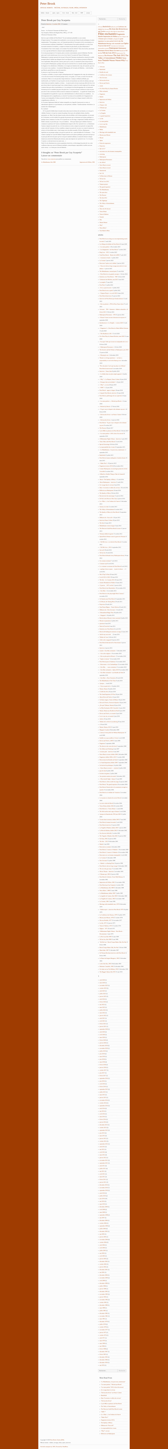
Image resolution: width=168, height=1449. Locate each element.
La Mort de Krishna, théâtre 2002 (108, 830)
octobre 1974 (103, 1335)
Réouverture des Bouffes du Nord (108, 760)
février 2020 (103, 1040)
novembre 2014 (104, 1100)
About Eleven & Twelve (106, 697)
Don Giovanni (105, 29)
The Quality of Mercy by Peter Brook (109, 512)
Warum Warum (115, 60)
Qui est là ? (107, 46)
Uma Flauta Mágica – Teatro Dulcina (109, 607)
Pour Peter (102, 285)
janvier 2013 (103, 1138)
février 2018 (103, 1064)
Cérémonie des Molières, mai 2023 (109, 279)
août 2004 (102, 1245)
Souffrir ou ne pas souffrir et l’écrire (109, 738)
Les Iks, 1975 (103, 923)
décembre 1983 (104, 1313)
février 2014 (103, 1119)
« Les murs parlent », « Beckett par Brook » (111, 401)
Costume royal (103, 563)
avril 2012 (102, 1152)
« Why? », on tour (104, 385)
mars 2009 (102, 1212)
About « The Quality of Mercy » (108, 479)
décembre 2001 (104, 1269)
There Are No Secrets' (105, 209)
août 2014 (102, 1108)
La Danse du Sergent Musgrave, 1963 (109, 958)
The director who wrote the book (108, 746)
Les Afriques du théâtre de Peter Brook (110, 244)
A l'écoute (100, 26)
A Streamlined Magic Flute (107, 612)
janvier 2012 (103, 1157)
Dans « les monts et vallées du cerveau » (110, 487)
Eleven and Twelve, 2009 (106, 740)
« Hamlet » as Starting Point (107, 863)
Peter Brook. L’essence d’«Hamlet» (109, 852)
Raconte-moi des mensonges (107, 496)
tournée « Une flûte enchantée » (108, 650)
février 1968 (103, 1349)
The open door (103, 192)
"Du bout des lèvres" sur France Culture (111, 1392)
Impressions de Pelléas (110, 36)
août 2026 (102, 980)
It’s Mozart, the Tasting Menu (107, 601)
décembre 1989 (104, 1305)
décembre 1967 (104, 1351)
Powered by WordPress (62, 1446)
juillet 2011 (103, 1168)
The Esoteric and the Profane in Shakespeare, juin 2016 (114, 350)
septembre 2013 (104, 1130)
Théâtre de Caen (104, 637)
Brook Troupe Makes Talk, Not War (109, 947)
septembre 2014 (104, 1105)
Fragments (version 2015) (106, 466)
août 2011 (102, 1165)
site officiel (102, 162)
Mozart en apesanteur (105, 621)
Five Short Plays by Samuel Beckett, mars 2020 (112, 336)
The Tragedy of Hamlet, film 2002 (108, 836)
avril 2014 (102, 1114)
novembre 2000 (104, 1278)
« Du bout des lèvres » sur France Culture (110, 414)
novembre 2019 (104, 1048)
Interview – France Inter (106, 371)
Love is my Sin (118, 41)
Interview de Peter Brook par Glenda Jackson (111, 298)
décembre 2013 (104, 1125)
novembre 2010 (104, 1187)
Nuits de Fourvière (104, 626)
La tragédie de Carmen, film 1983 (108, 896)
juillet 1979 (103, 1324)
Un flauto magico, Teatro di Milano (109, 700)
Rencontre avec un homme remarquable (110, 855)
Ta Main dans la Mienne (106, 176)
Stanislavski (122, 50)
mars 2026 (102, 982)
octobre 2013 (103, 1127)
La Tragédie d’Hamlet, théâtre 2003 (109, 827)
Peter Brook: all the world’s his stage (109, 781)
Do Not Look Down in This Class (108, 498)
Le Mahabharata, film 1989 (48, 162)
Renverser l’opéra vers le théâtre (108, 263)
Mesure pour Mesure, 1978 (107, 917)
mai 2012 (102, 1149)
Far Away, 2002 (104, 838)
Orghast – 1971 (104, 928)
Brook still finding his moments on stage (110, 631)
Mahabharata (102, 43)
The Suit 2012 (119, 55)
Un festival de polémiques (106, 765)
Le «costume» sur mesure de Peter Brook (110, 566)
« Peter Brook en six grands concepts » (110, 274)
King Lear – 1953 (104, 252)
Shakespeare (113, 48)
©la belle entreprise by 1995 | (48, 1446)
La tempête (102, 282)
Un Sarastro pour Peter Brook (107, 599)
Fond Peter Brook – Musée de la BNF (109, 255)
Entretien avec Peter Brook (107, 629)
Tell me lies (103, 178)
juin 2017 (102, 1073)
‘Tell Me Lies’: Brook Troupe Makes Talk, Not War (113, 942)
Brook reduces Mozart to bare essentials (110, 618)
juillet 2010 (103, 1196)
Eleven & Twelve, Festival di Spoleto (109, 702)
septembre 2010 (104, 1190)
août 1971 (102, 1338)
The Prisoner (108, 55)
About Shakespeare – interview (108, 482)
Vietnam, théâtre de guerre (106, 534)
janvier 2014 (103, 1122)
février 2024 (103, 1002)
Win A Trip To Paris (105, 574)
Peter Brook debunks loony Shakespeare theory (112, 555)
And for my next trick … (106, 634)
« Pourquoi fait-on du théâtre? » (108, 382)
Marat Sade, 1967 (104, 950)
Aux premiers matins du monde (108, 776)
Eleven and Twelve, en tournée (108, 713)
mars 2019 (102, 1056)
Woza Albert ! (103, 228)
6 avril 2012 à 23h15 (105, 577)
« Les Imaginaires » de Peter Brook (109, 249)
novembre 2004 (104, 1239)
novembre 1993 (104, 1294)
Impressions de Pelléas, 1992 (87, 162)
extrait (107, 31)
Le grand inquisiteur (105, 116)
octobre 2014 (103, 1103)
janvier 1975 (103, 1332)
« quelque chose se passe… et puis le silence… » (112, 569)
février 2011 (103, 1179)
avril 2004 (102, 1247)
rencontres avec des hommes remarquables (111, 151)
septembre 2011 (104, 1163)
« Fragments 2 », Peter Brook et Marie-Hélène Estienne (114, 328)
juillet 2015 (103, 1092)
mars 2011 (102, 1176)
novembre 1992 (104, 1299)
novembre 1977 (104, 1329)
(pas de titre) (103, 770)
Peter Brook (47, 3)
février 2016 (103, 1086)
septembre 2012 (104, 1144)
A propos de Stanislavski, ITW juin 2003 (110, 814)
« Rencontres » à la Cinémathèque (109, 664)
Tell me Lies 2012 (109, 53)
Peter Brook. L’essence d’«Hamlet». (109, 849)
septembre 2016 (104, 1078)
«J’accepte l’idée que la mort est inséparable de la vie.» (114, 341)
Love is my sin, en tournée (106, 716)
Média (101, 129)
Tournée (105, 60)
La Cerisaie (109, 39)
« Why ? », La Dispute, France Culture (110, 379)
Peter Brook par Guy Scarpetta (107, 885)
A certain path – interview (106, 751)
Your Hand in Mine (105, 230)
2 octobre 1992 (56, 24)
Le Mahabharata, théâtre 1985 (107, 893)
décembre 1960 (104, 1359)
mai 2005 (102, 1234)
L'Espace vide (125, 36)
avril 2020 (102, 1034)
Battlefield (106, 27)
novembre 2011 (104, 1160)
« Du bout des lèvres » (105, 420)
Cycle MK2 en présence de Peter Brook (110, 431)
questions (102, 623)
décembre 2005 (104, 1231)
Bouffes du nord (114, 26)
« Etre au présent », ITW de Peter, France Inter (111, 304)
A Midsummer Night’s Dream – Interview (110, 439)
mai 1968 (102, 1346)
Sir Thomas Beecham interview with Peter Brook (112, 953)
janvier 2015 (103, 1097)
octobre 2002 (103, 1264)
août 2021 (102, 1018)
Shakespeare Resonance (106, 159)
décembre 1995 (104, 1291)
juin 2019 (102, 1053)
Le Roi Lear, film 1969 (105, 936)
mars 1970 (102, 1340)
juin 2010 (102, 1198)
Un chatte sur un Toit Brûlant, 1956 (109, 969)
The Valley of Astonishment (107, 203)
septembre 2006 (104, 1226)
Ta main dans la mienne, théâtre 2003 (109, 819)
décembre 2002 (104, 1261)
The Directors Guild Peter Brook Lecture (110, 528)
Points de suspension (105, 143)
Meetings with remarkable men (114, 43)
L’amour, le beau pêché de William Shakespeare (112, 732)
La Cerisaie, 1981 (104, 901)
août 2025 (102, 991)
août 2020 (102, 1032)
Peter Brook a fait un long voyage (108, 866)
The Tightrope (103, 200)
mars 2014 (102, 1116)
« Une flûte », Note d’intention (108, 678)
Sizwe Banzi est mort (112, 50)
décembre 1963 (104, 1357)
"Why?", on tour (105, 1431)
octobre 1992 (103, 1302)
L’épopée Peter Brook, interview (108, 393)
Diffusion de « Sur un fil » (106, 517)
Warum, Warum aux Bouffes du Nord (109, 710)
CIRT (81, 13)
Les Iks (101, 118)
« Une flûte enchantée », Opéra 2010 (109, 670)
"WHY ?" (103, 1412)
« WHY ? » (102, 387)
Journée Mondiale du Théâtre (107, 582)
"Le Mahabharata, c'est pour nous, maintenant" (113, 1381)
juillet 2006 (103, 1228)
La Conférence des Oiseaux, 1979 (108, 915)
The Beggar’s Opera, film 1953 (108, 972)
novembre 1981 (104, 1316)
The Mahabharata (104, 189)
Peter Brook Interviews (106, 296)
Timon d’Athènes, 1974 (106, 926)
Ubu (101, 219)
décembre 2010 (104, 1185)
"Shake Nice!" (104, 1417)
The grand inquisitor (105, 187)
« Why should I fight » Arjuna (107, 779)
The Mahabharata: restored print (108, 271)
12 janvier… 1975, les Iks (106, 585)
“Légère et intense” (105, 659)
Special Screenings (104, 444)
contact (88, 13)
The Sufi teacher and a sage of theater (109, 811)
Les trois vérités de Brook (106, 803)
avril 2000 (102, 1280)
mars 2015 (102, 1094)
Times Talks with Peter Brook (107, 441)
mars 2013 (102, 1135)
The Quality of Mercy (105, 493)
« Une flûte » (103, 591)
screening (106, 48)
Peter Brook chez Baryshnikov (108, 588)
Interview (48, 24)
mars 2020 (102, 1037)
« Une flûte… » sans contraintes (108, 667)
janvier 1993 (103, 1297)
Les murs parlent (108, 41)
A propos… (102, 683)
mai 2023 (102, 1004)
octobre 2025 (103, 988)
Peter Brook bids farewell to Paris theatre (110, 642)
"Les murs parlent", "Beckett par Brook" (111, 1384)
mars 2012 (102, 1155)
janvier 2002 (103, 1267)
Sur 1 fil (102, 173)
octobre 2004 (103, 1242)
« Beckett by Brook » (105, 406)
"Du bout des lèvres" (106, 1401)
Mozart (101, 137)
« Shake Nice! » (104, 463)
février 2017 (103, 1075)
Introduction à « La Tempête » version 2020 (111, 323)
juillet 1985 (103, 1310)
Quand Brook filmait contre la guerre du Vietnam (112, 536)
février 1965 (103, 1354)
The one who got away (105, 868)
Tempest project (119, 53)
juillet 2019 (103, 1051)
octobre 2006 (103, 1223)
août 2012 (102, 1146)
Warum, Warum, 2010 (105, 727)
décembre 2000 (104, 1275)
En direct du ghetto (105, 773)
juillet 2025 (103, 993)
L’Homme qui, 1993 (105, 874)
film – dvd (74, 13)
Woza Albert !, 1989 (105, 890)
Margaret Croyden (104, 730)
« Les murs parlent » (105, 247)
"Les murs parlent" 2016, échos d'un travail (112, 1387)
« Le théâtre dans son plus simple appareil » (111, 374)
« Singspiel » (103, 615)
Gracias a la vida (104, 506)
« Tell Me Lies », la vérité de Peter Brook (110, 542)
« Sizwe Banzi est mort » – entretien (109, 768)
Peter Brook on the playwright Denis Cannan (111, 593)
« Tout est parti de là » (105, 686)
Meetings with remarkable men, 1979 (109, 904)
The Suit (102, 523)
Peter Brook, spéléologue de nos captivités (111, 395)
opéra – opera (55, 13)
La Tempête (115, 38)
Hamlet (100, 36)
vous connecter (52, 159)
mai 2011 (102, 1171)
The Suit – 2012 (104, 841)
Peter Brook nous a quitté (106, 290)
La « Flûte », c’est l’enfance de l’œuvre (110, 501)
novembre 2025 (104, 985)
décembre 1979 (104, 1321)
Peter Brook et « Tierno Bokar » (108, 808)
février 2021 (103, 1023)
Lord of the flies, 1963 (105, 963)
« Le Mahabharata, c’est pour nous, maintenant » (112, 450)
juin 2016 (102, 1081)
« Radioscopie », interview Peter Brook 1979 (111, 909)
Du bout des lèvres (116, 29)
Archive (102, 719)
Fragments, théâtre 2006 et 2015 (108, 757)
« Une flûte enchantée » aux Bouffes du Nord (111, 672)
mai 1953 (102, 1365)
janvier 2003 (103, 1258)
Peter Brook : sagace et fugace (107, 390)
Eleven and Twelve (105, 83)
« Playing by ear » (104, 355)
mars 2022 (102, 1012)
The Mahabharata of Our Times (108, 680)
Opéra (126, 43)
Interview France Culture (106, 520)
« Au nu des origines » (105, 653)
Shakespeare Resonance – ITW (108, 314)
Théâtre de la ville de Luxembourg (109, 721)
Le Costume (103, 858)
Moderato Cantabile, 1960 (106, 966)
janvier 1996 (103, 1288)
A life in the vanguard (105, 640)
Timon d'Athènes (104, 214)
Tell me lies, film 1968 (105, 939)
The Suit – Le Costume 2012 (107, 580)
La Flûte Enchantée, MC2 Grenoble (109, 708)
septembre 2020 (104, 1029)
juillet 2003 (103, 1250)
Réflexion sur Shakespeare (106, 490)
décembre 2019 (104, 1045)
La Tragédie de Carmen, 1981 (107, 898)
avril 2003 (102, 1256)
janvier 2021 (103, 1026)
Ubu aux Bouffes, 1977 (106, 920)
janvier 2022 (103, 1015)
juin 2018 (102, 1059)
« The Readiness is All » (106, 333)
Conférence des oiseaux (106, 75)
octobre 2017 (103, 1070)
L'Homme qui (102, 39)
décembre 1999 (104, 1283)
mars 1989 (102, 1308)
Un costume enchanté (105, 561)
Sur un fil (102, 550)
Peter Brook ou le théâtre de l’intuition (110, 792)
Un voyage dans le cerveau (107, 485)
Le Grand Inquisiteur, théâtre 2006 (109, 762)
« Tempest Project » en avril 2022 (108, 293)
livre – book (65, 13)
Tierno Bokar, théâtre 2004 (107, 806)
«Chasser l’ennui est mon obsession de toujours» (112, 317)
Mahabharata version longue (107, 525)
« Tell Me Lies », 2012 (105, 547)
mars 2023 (102, 1007)
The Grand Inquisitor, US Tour (107, 694)
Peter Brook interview (105, 825)
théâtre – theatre (45, 13)
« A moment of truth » (105, 257)
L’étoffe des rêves (104, 691)
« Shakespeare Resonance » (107, 347)
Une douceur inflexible (106, 833)
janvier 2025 (103, 996)
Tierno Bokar (103, 211)
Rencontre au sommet (105, 847)
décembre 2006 (104, 1220)
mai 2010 (102, 1201)
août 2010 (102, 1193)
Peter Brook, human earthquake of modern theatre (113, 458)
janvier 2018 (103, 1067)
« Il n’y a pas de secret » (106, 287)
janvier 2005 (103, 1237)
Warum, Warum (104, 689)
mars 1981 (102, 1319)
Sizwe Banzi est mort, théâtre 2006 (109, 754)
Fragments (120, 34)
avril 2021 (102, 1021)
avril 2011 (102, 1174)
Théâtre (119, 58)
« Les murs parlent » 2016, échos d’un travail (111, 433)
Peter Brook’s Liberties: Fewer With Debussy (111, 877)
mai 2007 (102, 1217)
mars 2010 (102, 1204)
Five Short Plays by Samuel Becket (116, 31)
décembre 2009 (104, 1206)
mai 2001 (102, 1272)
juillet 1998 (103, 1286)
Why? (123, 60)
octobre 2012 (103, 1141)
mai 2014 (102, 1111)
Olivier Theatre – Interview (107, 871)
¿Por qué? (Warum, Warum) (107, 705)
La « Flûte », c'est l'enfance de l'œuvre (111, 1414)
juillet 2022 (103, 1010)
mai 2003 (102, 1253)
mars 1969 (102, 1343)
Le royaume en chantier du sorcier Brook (110, 798)
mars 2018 (102, 1062)
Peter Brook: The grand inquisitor (108, 784)
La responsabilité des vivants (107, 447)
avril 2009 (102, 1209)
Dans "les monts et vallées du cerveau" (111, 1398)
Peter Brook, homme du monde (108, 822)
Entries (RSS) (60, 1440)
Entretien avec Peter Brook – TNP (108, 277)
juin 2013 (102, 1133)
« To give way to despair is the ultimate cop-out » (113, 409)
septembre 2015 (104, 1089)
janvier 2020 (103, 1043)
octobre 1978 (103, 1327)
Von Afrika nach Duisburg (106, 749)
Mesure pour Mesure (105, 135)
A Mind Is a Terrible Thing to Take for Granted (112, 474)
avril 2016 (102, 1084)
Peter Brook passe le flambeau (107, 661)
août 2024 (102, 999)
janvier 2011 (103, 1182)
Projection (101, 46)
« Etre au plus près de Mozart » (108, 656)
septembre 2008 (104, 1215)
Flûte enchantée (107, 33)
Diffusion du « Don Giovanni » (108, 610)
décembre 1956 (104, 1362)
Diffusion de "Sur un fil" (107, 1425)
